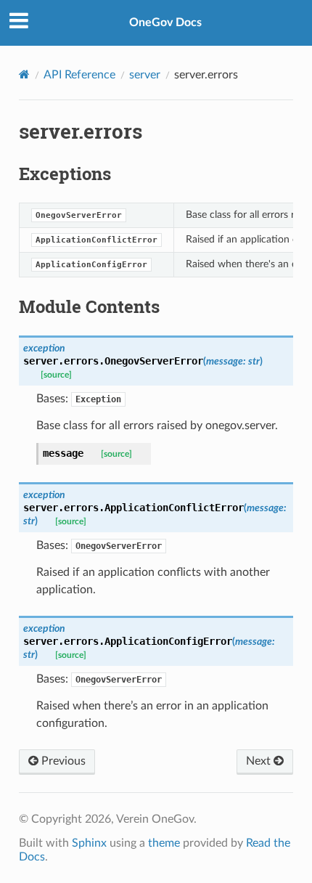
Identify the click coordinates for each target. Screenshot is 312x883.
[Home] (24, 74)
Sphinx (89, 843)
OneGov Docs (165, 22)
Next (260, 761)
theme (164, 843)
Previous (62, 761)
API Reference (79, 75)
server (144, 75)
